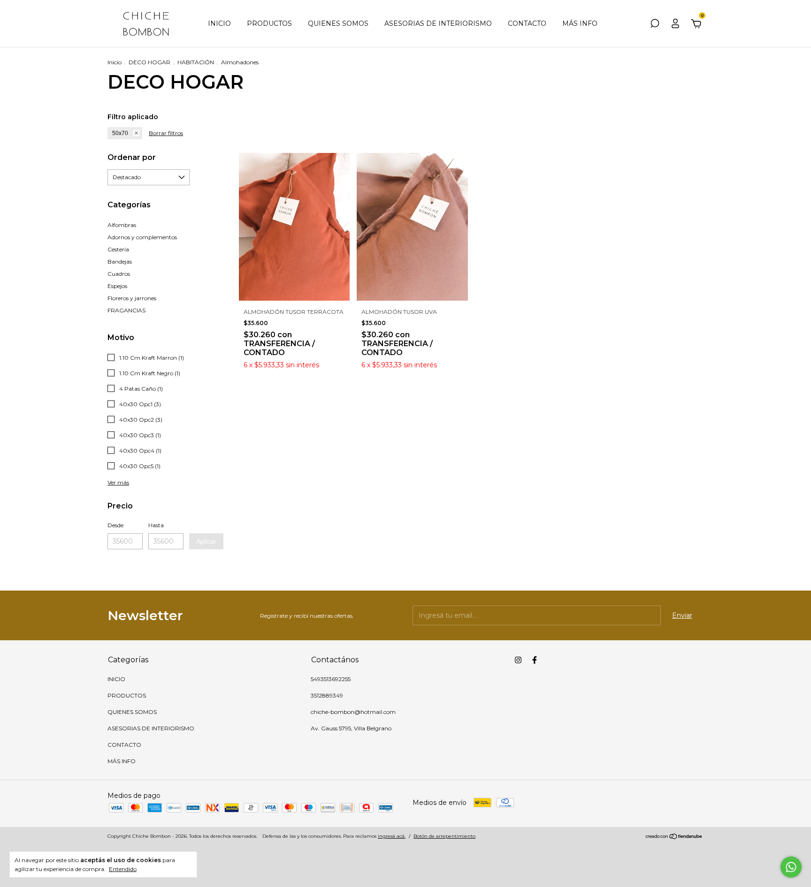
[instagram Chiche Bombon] (518, 660)
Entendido (123, 868)
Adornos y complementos (142, 237)
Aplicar (206, 541)
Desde (115, 525)
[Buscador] (654, 25)
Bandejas (119, 261)
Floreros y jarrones (131, 298)
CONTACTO (527, 23)
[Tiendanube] (674, 837)
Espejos (117, 285)
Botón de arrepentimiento (444, 836)
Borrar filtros (166, 132)
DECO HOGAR (149, 62)
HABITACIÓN (195, 62)
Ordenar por (131, 157)
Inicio (114, 62)
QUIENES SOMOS (338, 23)
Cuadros (118, 273)
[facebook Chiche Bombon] (534, 660)
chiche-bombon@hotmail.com (353, 711)
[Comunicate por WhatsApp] (791, 867)
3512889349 (327, 695)
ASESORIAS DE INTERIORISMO (438, 23)
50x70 (120, 133)
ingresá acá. (392, 836)
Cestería (118, 249)
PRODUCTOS (269, 23)
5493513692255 (331, 678)
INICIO (219, 23)
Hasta (156, 525)
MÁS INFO (579, 23)
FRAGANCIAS (126, 310)
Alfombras (121, 224)
